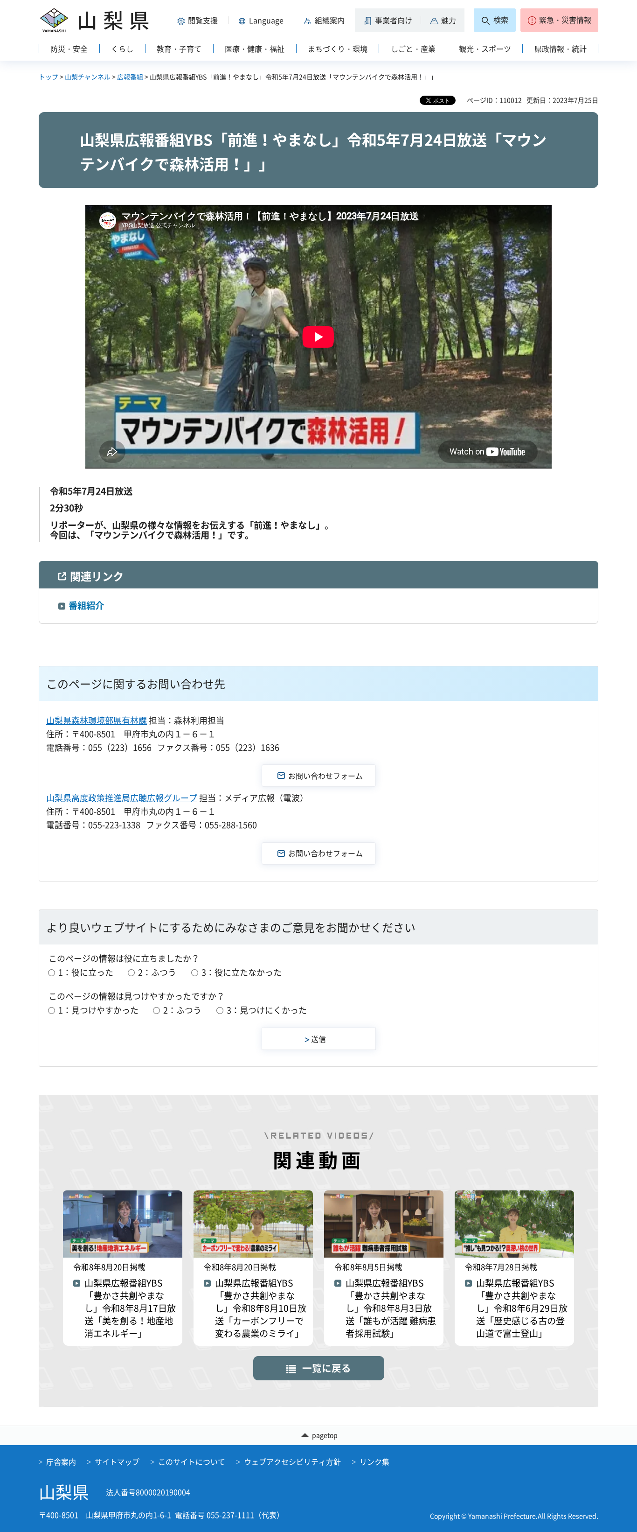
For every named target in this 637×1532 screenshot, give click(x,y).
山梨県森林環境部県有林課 (96, 720)
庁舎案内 (61, 1461)
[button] (199, 20)
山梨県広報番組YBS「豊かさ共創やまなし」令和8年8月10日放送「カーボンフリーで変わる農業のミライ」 (260, 1308)
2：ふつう (157, 972)
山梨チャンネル (88, 76)
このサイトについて (191, 1461)
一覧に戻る (326, 1368)
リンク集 (374, 1461)
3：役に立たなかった (241, 972)
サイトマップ (117, 1461)
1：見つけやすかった (98, 1010)
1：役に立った (85, 972)
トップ (48, 76)
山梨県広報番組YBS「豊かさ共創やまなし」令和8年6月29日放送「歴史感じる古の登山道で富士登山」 (522, 1308)
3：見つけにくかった (267, 1010)
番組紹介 (86, 605)
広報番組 (130, 76)
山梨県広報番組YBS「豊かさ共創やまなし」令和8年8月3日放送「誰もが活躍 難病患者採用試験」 (391, 1308)
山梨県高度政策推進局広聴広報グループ (121, 797)
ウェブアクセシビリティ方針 (292, 1461)
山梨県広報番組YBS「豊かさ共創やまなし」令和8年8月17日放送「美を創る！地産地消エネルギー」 (130, 1308)
